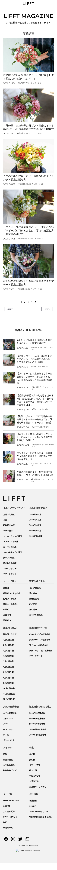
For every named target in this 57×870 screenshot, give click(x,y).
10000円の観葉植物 (37, 729)
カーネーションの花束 (12, 536)
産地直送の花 (9, 525)
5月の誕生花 (8, 661)
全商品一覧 (8, 828)
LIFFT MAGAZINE (11, 801)
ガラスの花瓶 (9, 765)
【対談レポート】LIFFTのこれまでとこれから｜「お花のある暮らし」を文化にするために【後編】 (34, 359)
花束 (5, 520)
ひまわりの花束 (9, 563)
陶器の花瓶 (8, 760)
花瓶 (5, 754)
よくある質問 (9, 811)
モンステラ (8, 729)
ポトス (6, 735)
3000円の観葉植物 (37, 713)
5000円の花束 (35, 525)
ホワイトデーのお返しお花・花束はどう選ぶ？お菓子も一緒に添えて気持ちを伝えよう (34, 456)
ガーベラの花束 (9, 547)
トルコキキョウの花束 (12, 552)
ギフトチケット (9, 574)
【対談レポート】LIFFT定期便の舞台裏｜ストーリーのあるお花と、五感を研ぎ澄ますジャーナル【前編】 (34, 419)
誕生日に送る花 (9, 634)
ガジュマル (8, 718)
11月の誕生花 (9, 694)
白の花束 (33, 604)
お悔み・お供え (9, 599)
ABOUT (6, 806)
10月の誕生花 (9, 688)
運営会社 (33, 801)
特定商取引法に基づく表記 (40, 817)
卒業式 (6, 609)
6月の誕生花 (8, 667)
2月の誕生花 (8, 645)
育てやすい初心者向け (38, 645)
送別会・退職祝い (10, 604)
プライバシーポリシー (38, 811)
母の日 (32, 754)
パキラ (6, 724)
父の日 (32, 760)
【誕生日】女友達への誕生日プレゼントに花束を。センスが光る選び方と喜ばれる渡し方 (34, 437)
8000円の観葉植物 (37, 724)
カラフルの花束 (36, 615)
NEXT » (47, 309)
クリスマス (34, 781)
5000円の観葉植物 (37, 718)
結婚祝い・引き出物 (11, 593)
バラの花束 (8, 531)
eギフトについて (10, 817)
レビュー (7, 822)
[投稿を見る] (28, 55)
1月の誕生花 (8, 640)
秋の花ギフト (35, 776)
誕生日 (6, 588)
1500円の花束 (35, 514)
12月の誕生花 (9, 699)
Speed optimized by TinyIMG (30, 850)
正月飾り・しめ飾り (37, 787)
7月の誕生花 (8, 672)
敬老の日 (33, 770)
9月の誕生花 (8, 683)
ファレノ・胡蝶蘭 (10, 541)
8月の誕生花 (8, 678)
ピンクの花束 (35, 588)
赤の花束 (33, 609)
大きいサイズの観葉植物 (39, 640)
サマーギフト (35, 765)
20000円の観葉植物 (37, 735)
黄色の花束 (34, 599)
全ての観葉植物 (9, 713)
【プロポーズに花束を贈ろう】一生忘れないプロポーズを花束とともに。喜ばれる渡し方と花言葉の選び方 (28, 231)
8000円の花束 (35, 531)
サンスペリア (9, 740)
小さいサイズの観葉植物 (39, 634)
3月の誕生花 (8, 650)
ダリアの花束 (9, 558)
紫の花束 (33, 593)
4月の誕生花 (8, 656)
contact (32, 806)
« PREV (10, 309)
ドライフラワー (9, 568)
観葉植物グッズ (9, 770)
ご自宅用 (7, 615)
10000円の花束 (35, 536)
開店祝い (7, 620)
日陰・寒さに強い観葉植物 (40, 650)
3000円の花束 (35, 520)
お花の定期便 (9, 514)
